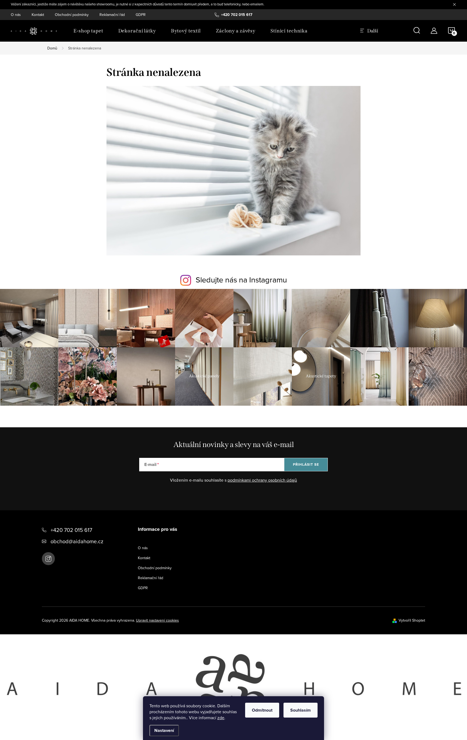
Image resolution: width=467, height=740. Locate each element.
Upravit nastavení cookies (157, 620)
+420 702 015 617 (71, 530)
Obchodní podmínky (72, 14)
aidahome (48, 558)
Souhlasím (300, 710)
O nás (16, 14)
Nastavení (164, 730)
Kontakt (38, 14)
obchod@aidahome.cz (77, 541)
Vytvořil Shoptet (412, 620)
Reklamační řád (112, 14)
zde (220, 718)
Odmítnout (262, 710)
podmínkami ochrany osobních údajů (262, 480)
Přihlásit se (306, 464)
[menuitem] (88, 31)
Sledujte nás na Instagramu (241, 279)
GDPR (141, 14)
